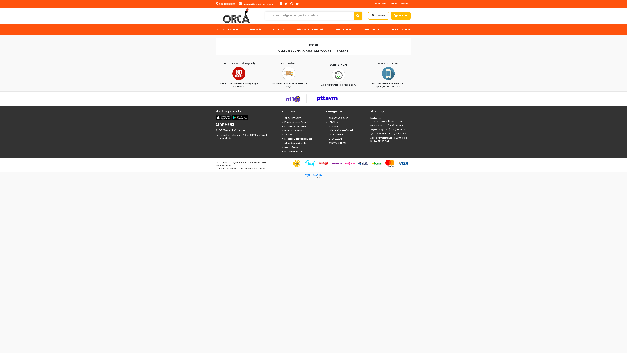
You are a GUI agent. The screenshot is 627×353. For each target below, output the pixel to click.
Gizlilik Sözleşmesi (294, 130)
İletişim (404, 3)
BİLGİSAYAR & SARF (338, 118)
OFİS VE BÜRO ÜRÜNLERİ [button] (309, 29)
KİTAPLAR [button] (278, 29)
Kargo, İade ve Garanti (296, 122)
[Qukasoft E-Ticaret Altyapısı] (313, 176)
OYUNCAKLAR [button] (372, 29)
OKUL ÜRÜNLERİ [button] (343, 29)
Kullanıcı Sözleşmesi (295, 126)
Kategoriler (334, 111)
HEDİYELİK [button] (255, 29)
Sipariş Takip (379, 3)
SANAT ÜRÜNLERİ (337, 143)
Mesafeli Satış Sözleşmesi (298, 138)
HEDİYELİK (333, 122)
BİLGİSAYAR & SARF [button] (227, 29)
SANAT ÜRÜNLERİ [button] (401, 29)
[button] (378, 16)
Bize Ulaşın (378, 111)
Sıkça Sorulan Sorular (295, 143)
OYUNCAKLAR (336, 138)
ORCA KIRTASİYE (292, 118)
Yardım (393, 3)
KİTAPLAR (333, 126)
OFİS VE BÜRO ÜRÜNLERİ (341, 130)
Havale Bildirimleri (293, 151)
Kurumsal (289, 111)
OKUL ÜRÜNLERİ (336, 134)
